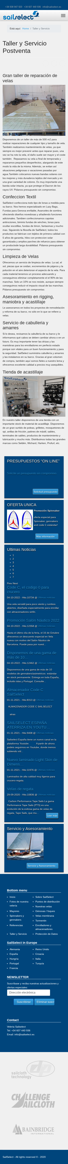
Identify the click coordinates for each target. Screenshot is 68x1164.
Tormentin (40, 920)
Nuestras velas (43, 906)
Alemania (15, 949)
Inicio (12, 897)
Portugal (14, 963)
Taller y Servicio (18, 934)
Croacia (39, 954)
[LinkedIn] (62, 63)
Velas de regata (20, 789)
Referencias (16, 925)
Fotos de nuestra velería (19, 903)
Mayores (14, 911)
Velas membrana (44, 915)
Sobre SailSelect (44, 897)
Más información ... (46, 536)
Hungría (14, 958)
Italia (38, 958)
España (14, 954)
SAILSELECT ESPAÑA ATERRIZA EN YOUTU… (28, 725)
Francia (14, 968)
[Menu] (63, 15)
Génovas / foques (45, 911)
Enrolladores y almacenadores (43, 927)
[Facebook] (46, 63)
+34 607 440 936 (32, 7)
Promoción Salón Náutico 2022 (33, 620)
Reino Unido (42, 949)
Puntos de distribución (47, 901)
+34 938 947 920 (13, 7)
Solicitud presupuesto (45, 491)
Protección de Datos (46, 934)
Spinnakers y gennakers (17, 917)
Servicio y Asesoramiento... (42, 865)
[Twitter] (54, 63)
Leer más (52, 815)
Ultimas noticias (46, 597)
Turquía (39, 963)
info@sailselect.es (52, 7)
